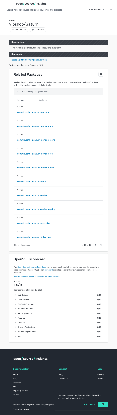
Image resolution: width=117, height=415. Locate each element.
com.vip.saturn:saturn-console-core (36, 139)
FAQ (15, 378)
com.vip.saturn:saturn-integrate (34, 236)
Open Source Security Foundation (32, 267)
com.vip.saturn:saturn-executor (34, 223)
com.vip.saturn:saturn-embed (32, 195)
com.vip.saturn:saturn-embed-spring (36, 209)
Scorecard (48, 270)
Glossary (17, 382)
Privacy (100, 374)
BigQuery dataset (21, 390)
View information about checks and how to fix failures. (37, 276)
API (14, 386)
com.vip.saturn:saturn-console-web (36, 167)
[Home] (31, 3)
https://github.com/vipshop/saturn (29, 59)
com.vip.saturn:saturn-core (31, 181)
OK (103, 404)
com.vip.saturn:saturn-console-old (35, 153)
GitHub (16, 394)
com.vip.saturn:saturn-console (33, 112)
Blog (61, 374)
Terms (100, 378)
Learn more (89, 404)
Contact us (63, 378)
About (15, 374)
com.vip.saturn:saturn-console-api (35, 125)
